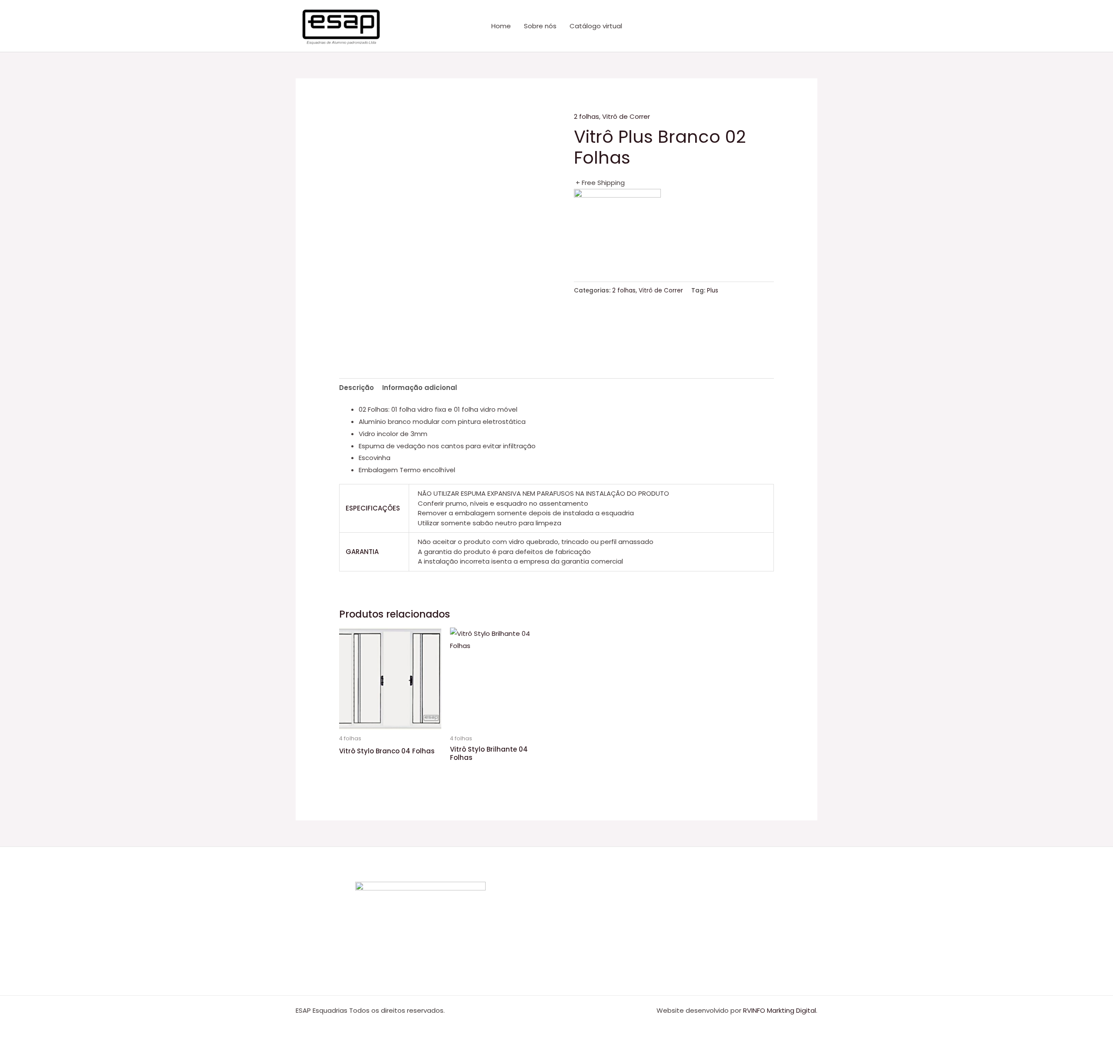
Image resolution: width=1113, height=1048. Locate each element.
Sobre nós (540, 25)
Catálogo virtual (596, 25)
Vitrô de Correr (626, 116)
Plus (712, 290)
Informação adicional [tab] (419, 387)
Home (501, 25)
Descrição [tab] (356, 387)
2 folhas (586, 116)
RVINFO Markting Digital (779, 1010)
